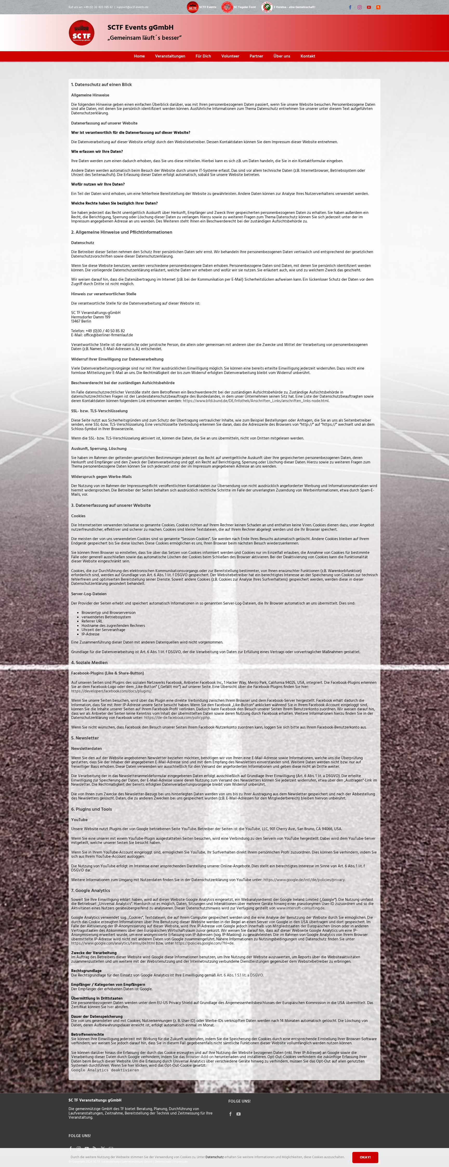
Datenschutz (215, 1157)
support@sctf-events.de (132, 7)
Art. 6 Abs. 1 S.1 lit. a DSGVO (240, 975)
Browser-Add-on (200, 1057)
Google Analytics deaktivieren (105, 1070)
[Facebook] (230, 1114)
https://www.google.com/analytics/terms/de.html (113, 943)
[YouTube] (238, 1114)
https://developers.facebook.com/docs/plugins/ (111, 691)
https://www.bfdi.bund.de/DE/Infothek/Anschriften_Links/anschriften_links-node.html (256, 401)
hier (110, 1007)
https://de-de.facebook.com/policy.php (177, 718)
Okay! (365, 1158)
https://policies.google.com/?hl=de (204, 943)
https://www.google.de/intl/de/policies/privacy (304, 880)
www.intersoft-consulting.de (300, 908)
